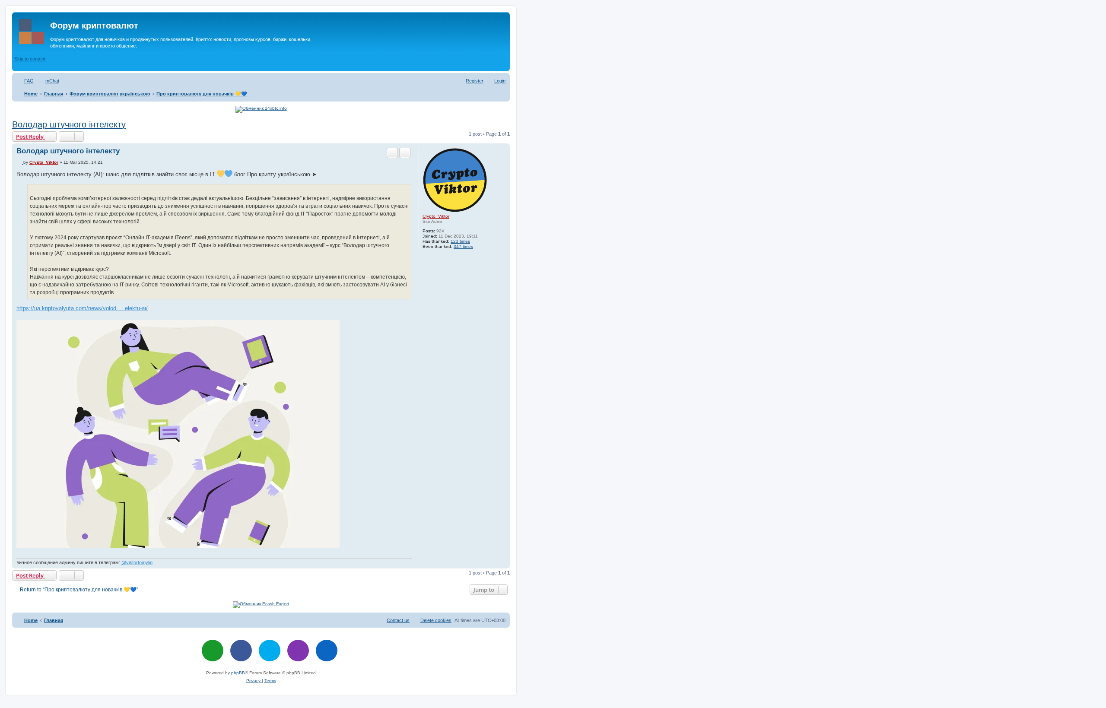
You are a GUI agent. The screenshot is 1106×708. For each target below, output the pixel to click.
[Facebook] (241, 650)
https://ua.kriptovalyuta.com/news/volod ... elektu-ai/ (82, 308)
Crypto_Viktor (436, 216)
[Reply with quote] (404, 153)
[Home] (32, 29)
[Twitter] (269, 650)
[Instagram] (298, 650)
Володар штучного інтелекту (69, 124)
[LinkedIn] (326, 650)
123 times (460, 241)
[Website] (212, 650)
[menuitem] (25, 80)
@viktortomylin (137, 562)
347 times (463, 246)
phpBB (238, 672)
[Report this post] (392, 153)
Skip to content (29, 58)
